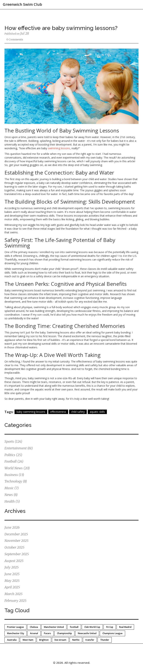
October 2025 (14, 547)
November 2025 (16, 541)
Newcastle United (87, 633)
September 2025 (16, 554)
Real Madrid (125, 627)
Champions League (112, 633)
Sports (13, 441)
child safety (78, 411)
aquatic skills (97, 411)
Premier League (15, 627)
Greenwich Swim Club (22, 4)
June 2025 (12, 574)
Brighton (44, 639)
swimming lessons (59, 148)
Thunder (104, 639)
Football (13, 461)
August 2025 (13, 561)
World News (17, 468)
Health (12, 501)
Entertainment (18, 448)
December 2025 (16, 534)
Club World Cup (92, 627)
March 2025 (13, 594)
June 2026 (12, 527)
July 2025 (11, 567)
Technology (15, 481)
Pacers (47, 633)
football (74, 627)
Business (14, 475)
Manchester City (15, 633)
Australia (12, 639)
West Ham (28, 639)
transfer (89, 639)
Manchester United (54, 627)
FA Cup (109, 627)
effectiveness (58, 411)
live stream (60, 639)
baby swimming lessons (31, 411)
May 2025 (12, 581)
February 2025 (15, 600)
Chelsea (34, 627)
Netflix (76, 639)
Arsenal (34, 633)
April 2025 (12, 587)
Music (11, 488)
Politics (13, 455)
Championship (64, 633)
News (11, 495)
